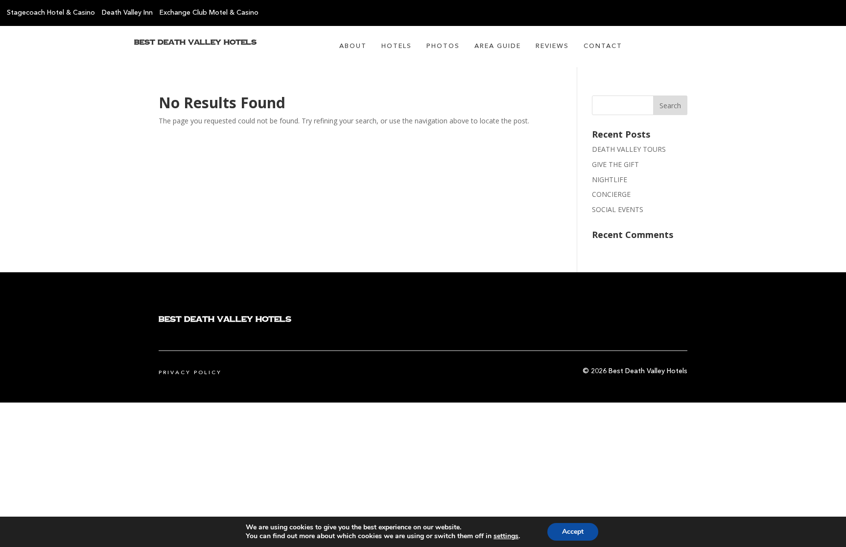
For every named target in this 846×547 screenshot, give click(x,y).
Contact (603, 46)
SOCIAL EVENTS (617, 209)
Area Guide (497, 46)
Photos (443, 46)
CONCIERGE (611, 194)
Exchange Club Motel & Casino (209, 12)
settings (506, 536)
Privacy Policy (190, 373)
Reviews (552, 46)
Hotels (396, 46)
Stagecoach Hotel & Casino (51, 12)
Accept (573, 531)
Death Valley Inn (127, 12)
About (353, 46)
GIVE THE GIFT (615, 164)
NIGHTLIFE (609, 179)
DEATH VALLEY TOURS (629, 149)
